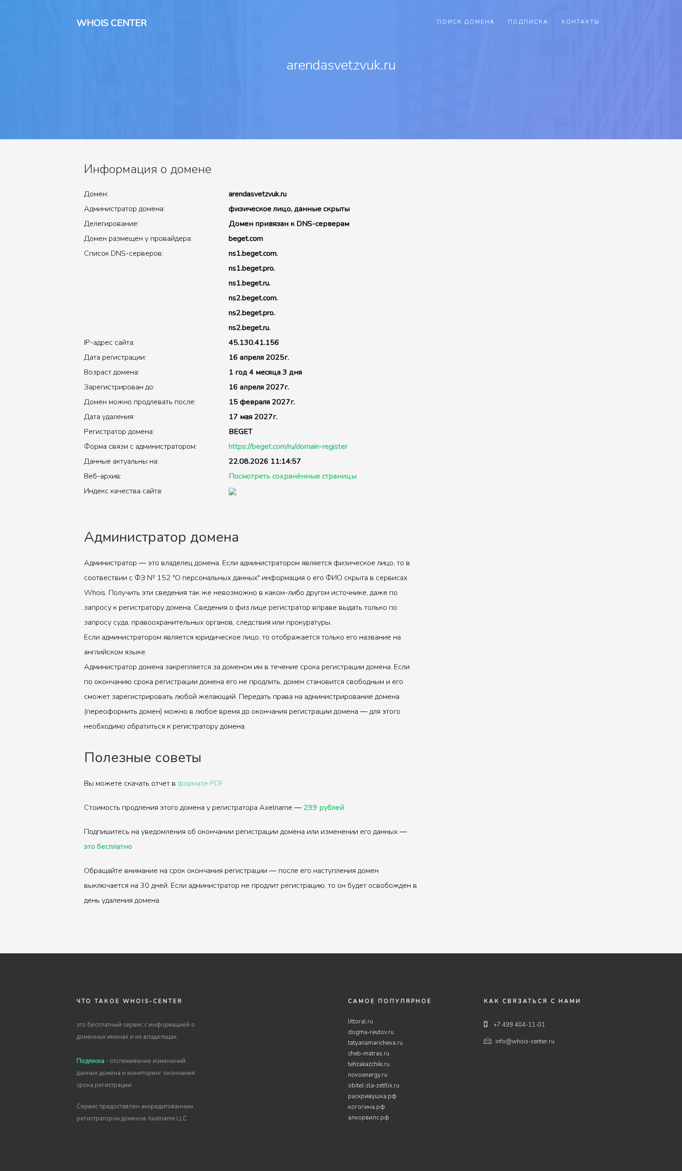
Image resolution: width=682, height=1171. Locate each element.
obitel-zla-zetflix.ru (373, 1085)
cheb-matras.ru (368, 1053)
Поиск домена (466, 22)
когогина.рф (366, 1107)
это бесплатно (108, 846)
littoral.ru (360, 1021)
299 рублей (323, 807)
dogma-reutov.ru (371, 1032)
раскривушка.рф (372, 1096)
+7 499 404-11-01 (518, 1025)
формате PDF (200, 783)
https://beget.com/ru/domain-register (288, 446)
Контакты (580, 22)
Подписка (528, 22)
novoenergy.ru (367, 1075)
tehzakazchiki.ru (369, 1064)
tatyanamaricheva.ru (375, 1043)
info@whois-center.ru (524, 1041)
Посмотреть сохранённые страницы (293, 476)
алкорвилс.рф (368, 1117)
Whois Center (112, 23)
